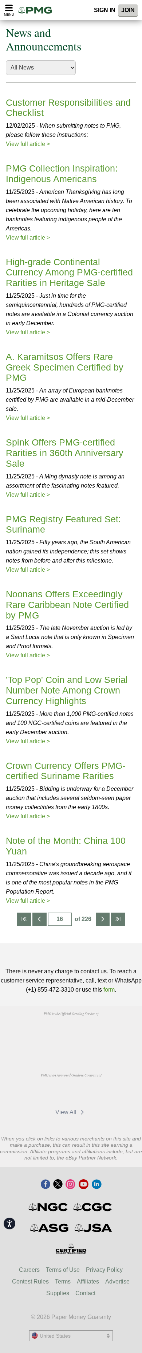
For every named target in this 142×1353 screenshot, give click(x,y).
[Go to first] (24, 919)
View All (66, 1112)
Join (128, 10)
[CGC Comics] (93, 1207)
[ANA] (52, 1030)
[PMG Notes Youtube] (83, 1185)
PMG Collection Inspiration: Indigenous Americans (62, 173)
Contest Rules (30, 1281)
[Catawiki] (52, 1091)
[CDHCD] (70, 1047)
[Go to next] (103, 919)
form (109, 989)
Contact (85, 1293)
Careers (29, 1270)
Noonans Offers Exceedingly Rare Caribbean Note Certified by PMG (67, 604)
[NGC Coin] (49, 1207)
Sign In (104, 10)
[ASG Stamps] (49, 1227)
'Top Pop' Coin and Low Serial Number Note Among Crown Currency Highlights (67, 690)
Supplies (57, 1293)
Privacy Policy (104, 1270)
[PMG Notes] (37, 10)
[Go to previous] (39, 919)
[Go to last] (118, 919)
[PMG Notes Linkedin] (96, 1185)
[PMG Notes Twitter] (58, 1185)
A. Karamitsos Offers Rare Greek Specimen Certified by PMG (64, 367)
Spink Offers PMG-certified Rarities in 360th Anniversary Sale (64, 453)
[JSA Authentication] (93, 1227)
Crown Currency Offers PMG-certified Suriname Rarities (65, 770)
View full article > (28, 144)
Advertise (117, 1281)
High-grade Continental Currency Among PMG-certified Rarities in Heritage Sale (69, 272)
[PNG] (89, 1030)
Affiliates (88, 1281)
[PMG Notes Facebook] (45, 1185)
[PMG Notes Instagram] (70, 1185)
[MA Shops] (89, 1091)
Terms (63, 1281)
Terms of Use (63, 1270)
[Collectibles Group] (71, 1248)
